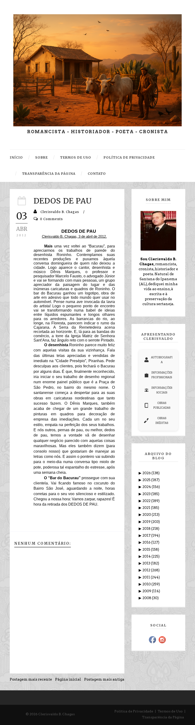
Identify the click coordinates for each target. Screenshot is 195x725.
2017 (146, 535)
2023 (146, 494)
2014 (146, 556)
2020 (147, 514)
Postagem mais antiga (104, 679)
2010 (146, 584)
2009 (147, 591)
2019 (146, 522)
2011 (146, 577)
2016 (146, 542)
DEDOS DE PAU (63, 201)
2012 (146, 570)
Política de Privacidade (133, 711)
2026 (146, 473)
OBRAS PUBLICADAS (161, 405)
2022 (146, 501)
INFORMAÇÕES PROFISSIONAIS (161, 375)
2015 (146, 549)
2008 (147, 598)
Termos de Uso (170, 711)
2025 (146, 480)
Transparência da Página (163, 717)
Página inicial (68, 679)
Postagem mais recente (31, 679)
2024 (147, 487)
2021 (146, 508)
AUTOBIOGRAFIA (161, 360)
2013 (146, 563)
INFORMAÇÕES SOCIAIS (161, 390)
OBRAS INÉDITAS (161, 421)
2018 (146, 528)
